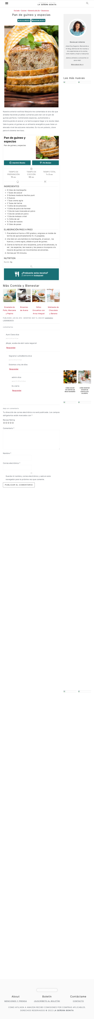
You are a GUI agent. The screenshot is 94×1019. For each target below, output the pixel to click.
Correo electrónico (11, 463)
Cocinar (24, 10)
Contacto (78, 1001)
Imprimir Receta (18, 163)
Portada (17, 10)
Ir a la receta (25, 20)
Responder (11, 348)
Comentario (8, 428)
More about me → (77, 64)
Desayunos (45, 10)
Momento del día (34, 10)
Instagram (38, 275)
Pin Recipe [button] (46, 163)
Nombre (7, 453)
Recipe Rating (9, 420)
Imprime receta (39, 20)
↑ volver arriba (47, 990)
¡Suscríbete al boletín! (47, 1001)
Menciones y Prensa (15, 1001)
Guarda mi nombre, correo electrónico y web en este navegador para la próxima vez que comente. (28, 477)
